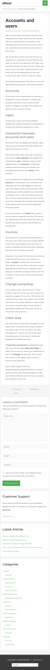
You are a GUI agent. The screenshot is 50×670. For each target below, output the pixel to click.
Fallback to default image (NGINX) (17, 544)
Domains (6, 602)
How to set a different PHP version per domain (22, 547)
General (16, 31)
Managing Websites (13, 598)
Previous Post (16, 389)
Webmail (9, 617)
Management (11, 610)
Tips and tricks (11, 590)
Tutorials (6, 637)
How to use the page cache (14, 540)
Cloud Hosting (9, 579)
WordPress (9, 644)
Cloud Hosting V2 (10, 594)
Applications (10, 583)
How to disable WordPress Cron (16, 536)
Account (9, 31)
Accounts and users (11, 551)
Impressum (37, 660)
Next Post (34, 389)
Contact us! (7, 516)
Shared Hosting (9, 621)
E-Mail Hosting (9, 613)
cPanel (8, 625)
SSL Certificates (9, 629)
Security (8, 641)
